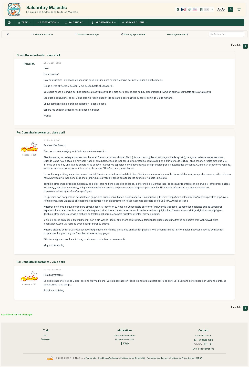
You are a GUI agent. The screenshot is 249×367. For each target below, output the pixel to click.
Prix (46, 335)
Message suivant (176, 34)
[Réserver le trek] (239, 9)
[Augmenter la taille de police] (219, 9)
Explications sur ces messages (17, 314)
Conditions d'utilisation (108, 358)
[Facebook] (121, 343)
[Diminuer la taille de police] (223, 9)
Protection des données (157, 358)
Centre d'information (124, 335)
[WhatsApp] (127, 343)
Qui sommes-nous (124, 339)
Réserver (45, 339)
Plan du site (91, 358)
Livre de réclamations (203, 348)
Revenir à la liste (43, 34)
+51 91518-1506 (205, 340)
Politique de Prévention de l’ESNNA (186, 358)
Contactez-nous (203, 335)
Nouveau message (88, 34)
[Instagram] (124, 343)
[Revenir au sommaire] (10, 22)
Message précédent (134, 34)
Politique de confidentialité (132, 358)
